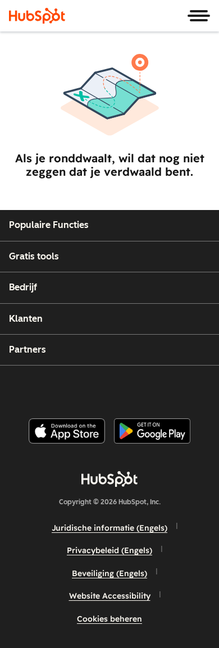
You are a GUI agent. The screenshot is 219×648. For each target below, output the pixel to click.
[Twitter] (118, 387)
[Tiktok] (203, 387)
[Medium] (175, 387)
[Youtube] (90, 387)
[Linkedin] (146, 387)
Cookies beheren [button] (109, 619)
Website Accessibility (109, 596)
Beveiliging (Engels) (109, 573)
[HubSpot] (37, 15)
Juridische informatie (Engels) (109, 528)
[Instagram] (62, 387)
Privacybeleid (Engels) (109, 550)
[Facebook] (33, 387)
